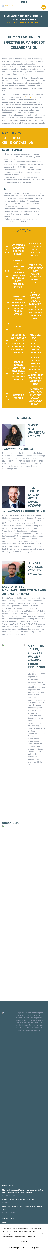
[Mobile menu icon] (43, 7)
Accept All (24, 1241)
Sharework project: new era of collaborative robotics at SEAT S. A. (22, 1208)
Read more (31, 1237)
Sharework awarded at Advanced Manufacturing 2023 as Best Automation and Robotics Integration (22, 1191)
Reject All (35, 1248)
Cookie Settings (13, 1248)
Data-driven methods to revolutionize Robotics (19, 1199)
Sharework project (32, 97)
